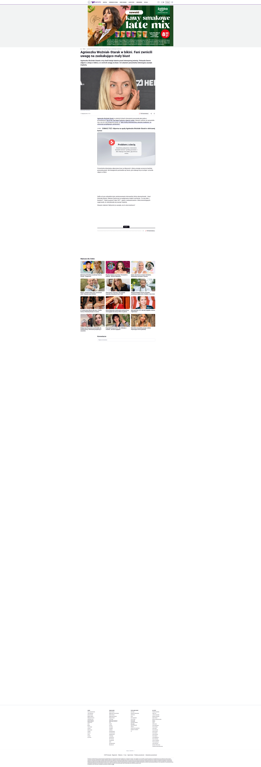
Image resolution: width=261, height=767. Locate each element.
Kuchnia (110, 725)
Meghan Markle (90, 716)
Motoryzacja (90, 729)
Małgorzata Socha (91, 717)
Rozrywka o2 (111, 744)
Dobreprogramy (112, 731)
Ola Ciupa (132, 711)
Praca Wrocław (155, 729)
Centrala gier (111, 740)
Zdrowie (89, 732)
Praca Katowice (155, 738)
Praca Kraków (155, 726)
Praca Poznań (155, 731)
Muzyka (105, 2)
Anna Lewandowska (91, 711)
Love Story (131, 2)
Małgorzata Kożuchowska (114, 713)
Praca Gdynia (154, 735)
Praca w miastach (155, 740)
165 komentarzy (144, 113)
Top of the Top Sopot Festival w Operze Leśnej (120, 120)
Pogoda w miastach (134, 729)
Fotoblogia (111, 735)
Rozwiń (125, 226)
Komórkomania (112, 732)
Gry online (89, 737)
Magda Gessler (112, 717)
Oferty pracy (154, 723)
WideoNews (139, 2)
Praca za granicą (155, 741)
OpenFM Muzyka (134, 725)
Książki (110, 723)
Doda (132, 716)
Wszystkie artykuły (134, 722)
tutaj (113, 764)
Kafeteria (110, 729)
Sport (89, 723)
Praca (89, 734)
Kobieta (89, 731)
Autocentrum (111, 737)
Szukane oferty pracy (156, 744)
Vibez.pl (132, 726)
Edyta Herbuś (154, 717)
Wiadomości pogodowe (135, 728)
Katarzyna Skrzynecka (135, 713)
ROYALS (146, 2)
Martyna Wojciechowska (156, 719)
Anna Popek (133, 719)
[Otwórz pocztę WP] (158, 2)
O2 (131, 731)
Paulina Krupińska (155, 711)
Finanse (89, 728)
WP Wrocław (111, 738)
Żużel (110, 741)
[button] (162, 2)
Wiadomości (90, 722)
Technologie (90, 726)
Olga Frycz (154, 713)
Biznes (89, 725)
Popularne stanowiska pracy (157, 746)
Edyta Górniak (111, 711)
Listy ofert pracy (155, 743)
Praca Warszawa (155, 725)
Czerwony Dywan (113, 2)
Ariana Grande (90, 714)
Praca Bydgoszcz (155, 737)
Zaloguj (167, 2)
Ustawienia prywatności (151, 755)
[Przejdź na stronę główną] (89, 3)
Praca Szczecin (155, 734)
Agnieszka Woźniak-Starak (105, 118)
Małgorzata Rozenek (113, 716)
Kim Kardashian (134, 717)
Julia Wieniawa (90, 713)
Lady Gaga (111, 719)
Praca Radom (154, 732)
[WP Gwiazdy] (97, 2)
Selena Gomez (111, 714)
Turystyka (111, 728)
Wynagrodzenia (112, 743)
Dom (110, 722)
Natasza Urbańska (155, 716)
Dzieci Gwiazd (123, 2)
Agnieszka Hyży (90, 719)
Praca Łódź (154, 728)
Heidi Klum (133, 714)
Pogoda (89, 735)
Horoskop (111, 726)
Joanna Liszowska (155, 714)
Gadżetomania (112, 734)
